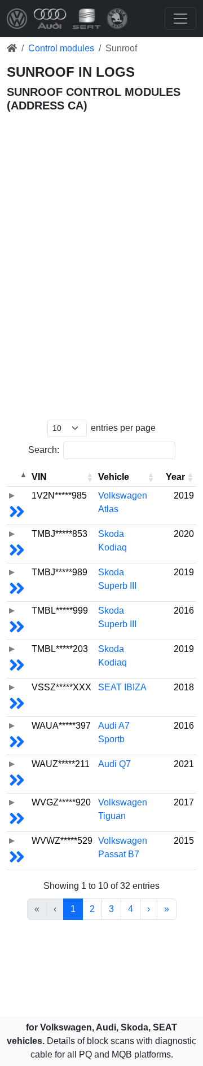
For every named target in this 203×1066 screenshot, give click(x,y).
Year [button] (175, 477)
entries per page (123, 428)
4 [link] (130, 909)
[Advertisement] (101, 162)
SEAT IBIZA (122, 687)
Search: (43, 450)
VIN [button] (39, 477)
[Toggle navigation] (180, 18)
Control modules (61, 48)
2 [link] (92, 909)
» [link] (166, 909)
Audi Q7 (114, 764)
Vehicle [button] (113, 477)
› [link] (148, 909)
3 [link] (111, 909)
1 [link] (73, 909)
